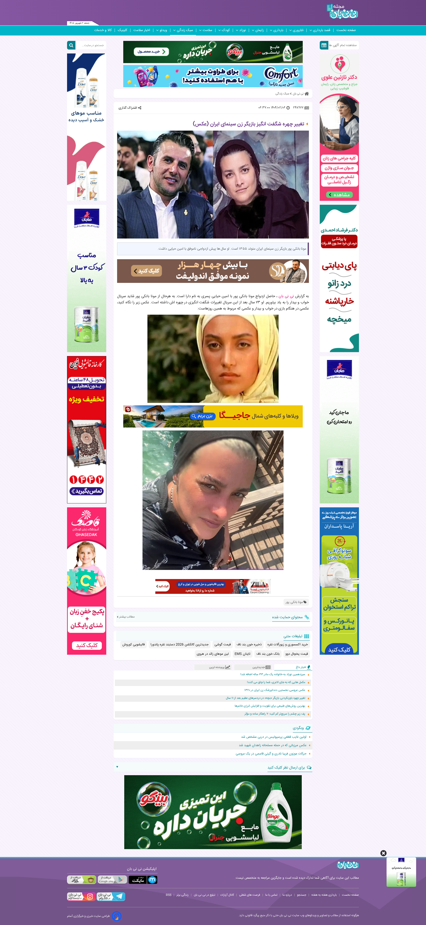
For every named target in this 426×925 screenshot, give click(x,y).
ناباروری (298, 30)
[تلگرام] (110, 900)
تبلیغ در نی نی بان (204, 894)
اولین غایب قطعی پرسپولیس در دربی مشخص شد (273, 737)
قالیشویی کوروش (133, 644)
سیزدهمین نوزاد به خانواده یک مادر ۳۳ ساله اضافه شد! (272, 674)
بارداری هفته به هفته (324, 894)
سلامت (207, 30)
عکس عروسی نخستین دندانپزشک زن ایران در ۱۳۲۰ (274, 690)
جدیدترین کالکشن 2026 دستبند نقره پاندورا (180, 644)
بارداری (278, 30)
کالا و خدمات (103, 30)
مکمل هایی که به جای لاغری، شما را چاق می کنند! (276, 682)
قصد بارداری (321, 30)
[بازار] (81, 879)
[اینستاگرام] (81, 900)
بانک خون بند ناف (268, 654)
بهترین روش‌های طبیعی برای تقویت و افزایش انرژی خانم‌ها (270, 706)
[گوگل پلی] (112, 879)
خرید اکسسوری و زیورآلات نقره (287, 644)
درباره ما (287, 894)
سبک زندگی (185, 30)
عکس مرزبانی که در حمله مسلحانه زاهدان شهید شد (272, 745)
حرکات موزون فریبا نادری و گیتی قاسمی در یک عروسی (271, 753)
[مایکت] (143, 879)
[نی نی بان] (342, 11)
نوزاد (242, 30)
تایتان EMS (242, 654)
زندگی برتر (183, 894)
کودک (226, 30)
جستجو (301, 894)
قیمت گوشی (222, 644)
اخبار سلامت (141, 30)
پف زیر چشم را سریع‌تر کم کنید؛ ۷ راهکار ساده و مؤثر (275, 714)
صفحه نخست (346, 30)
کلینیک (122, 30)
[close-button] (383, 853)
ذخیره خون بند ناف (249, 644)
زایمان (259, 30)
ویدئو (163, 30)
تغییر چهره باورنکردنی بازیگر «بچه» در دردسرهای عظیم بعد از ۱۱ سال (265, 698)
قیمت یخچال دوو (296, 654)
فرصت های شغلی (249, 894)
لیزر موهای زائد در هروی (213, 654)
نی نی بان (286, 296)
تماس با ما (271, 894)
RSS (168, 894)
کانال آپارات (227, 894)
